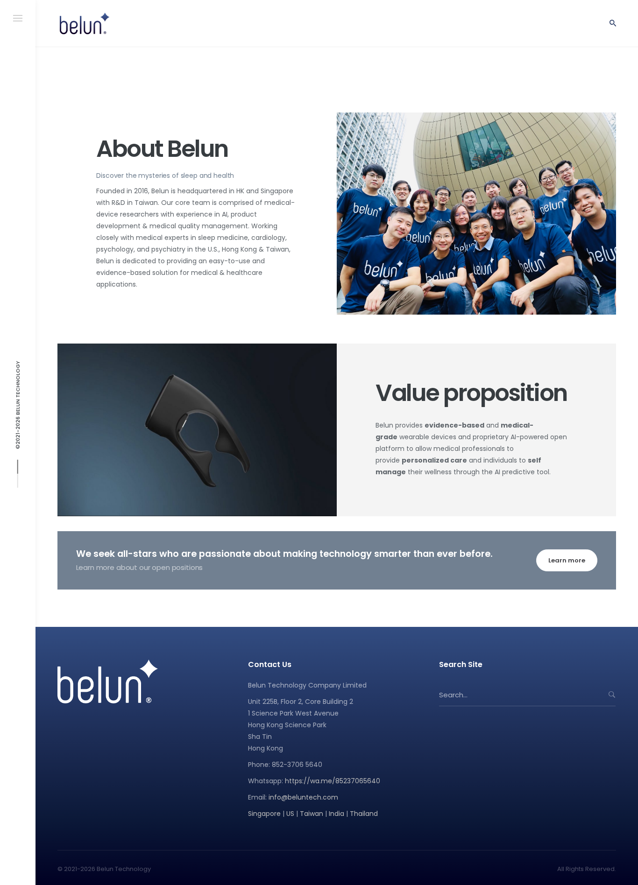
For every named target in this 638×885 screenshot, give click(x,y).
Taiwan (311, 813)
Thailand (364, 813)
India (336, 813)
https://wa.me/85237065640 (332, 781)
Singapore (264, 813)
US (290, 813)
